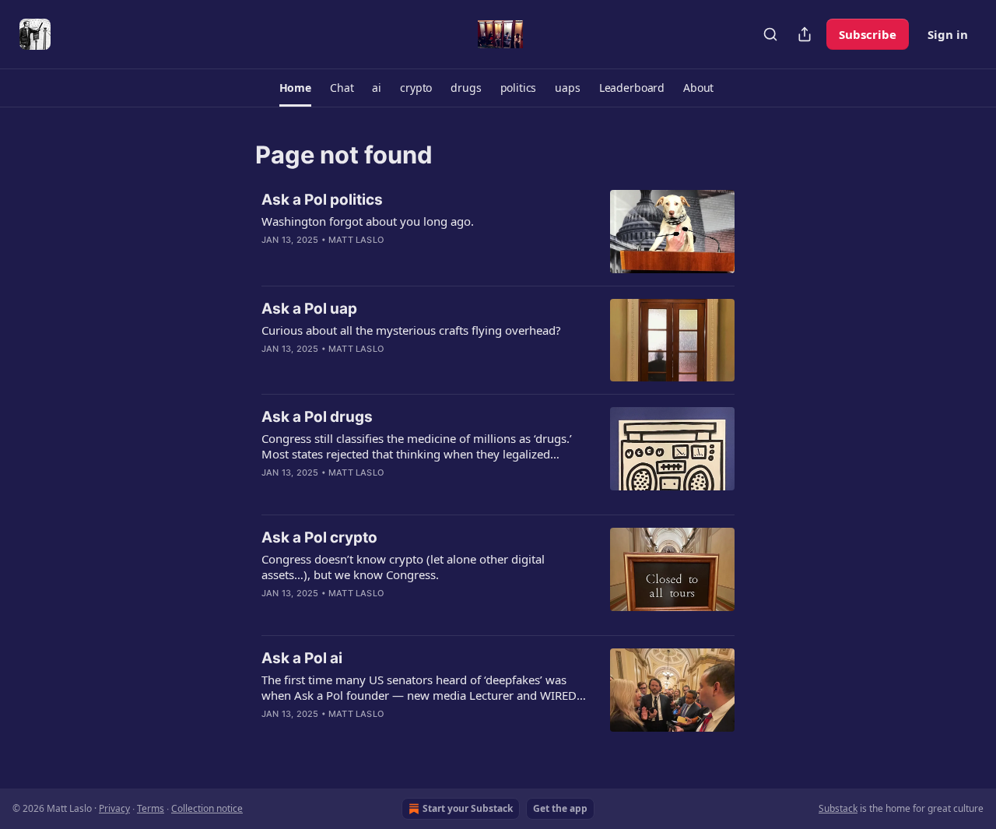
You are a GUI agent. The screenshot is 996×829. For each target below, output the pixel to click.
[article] (498, 231)
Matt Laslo (356, 239)
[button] (295, 88)
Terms (150, 808)
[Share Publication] (804, 34)
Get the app (560, 808)
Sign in (948, 34)
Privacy (114, 808)
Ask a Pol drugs (317, 417)
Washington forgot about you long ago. (367, 221)
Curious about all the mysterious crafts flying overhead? (411, 330)
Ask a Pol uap (309, 309)
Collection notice (207, 808)
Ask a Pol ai (301, 658)
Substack (838, 808)
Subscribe (867, 34)
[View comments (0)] (381, 260)
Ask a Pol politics (322, 200)
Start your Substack (468, 808)
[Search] (770, 34)
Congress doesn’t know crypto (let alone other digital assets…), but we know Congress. (403, 566)
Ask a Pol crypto (319, 537)
